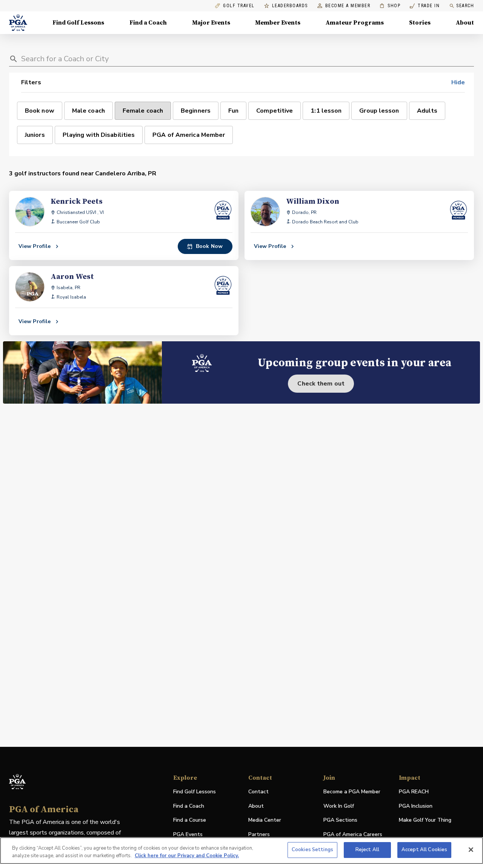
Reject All (367, 849)
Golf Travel (239, 5)
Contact (258, 791)
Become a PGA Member (351, 791)
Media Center (264, 820)
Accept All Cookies (424, 849)
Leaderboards (290, 5)
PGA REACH (414, 792)
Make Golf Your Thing (425, 820)
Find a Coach (148, 22)
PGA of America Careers (352, 835)
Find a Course (189, 820)
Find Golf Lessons (78, 22)
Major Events (211, 22)
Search (465, 5)
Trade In (425, 5)
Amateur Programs (355, 22)
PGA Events (188, 834)
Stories (420, 22)
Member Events (277, 22)
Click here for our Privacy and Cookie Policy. (187, 855)
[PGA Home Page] (18, 22)
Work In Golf (338, 806)
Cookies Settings (312, 849)
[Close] (471, 849)
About (465, 22)
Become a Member (348, 5)
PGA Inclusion (415, 806)
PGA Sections (340, 820)
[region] (241, 850)
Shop (390, 5)
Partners (259, 834)
